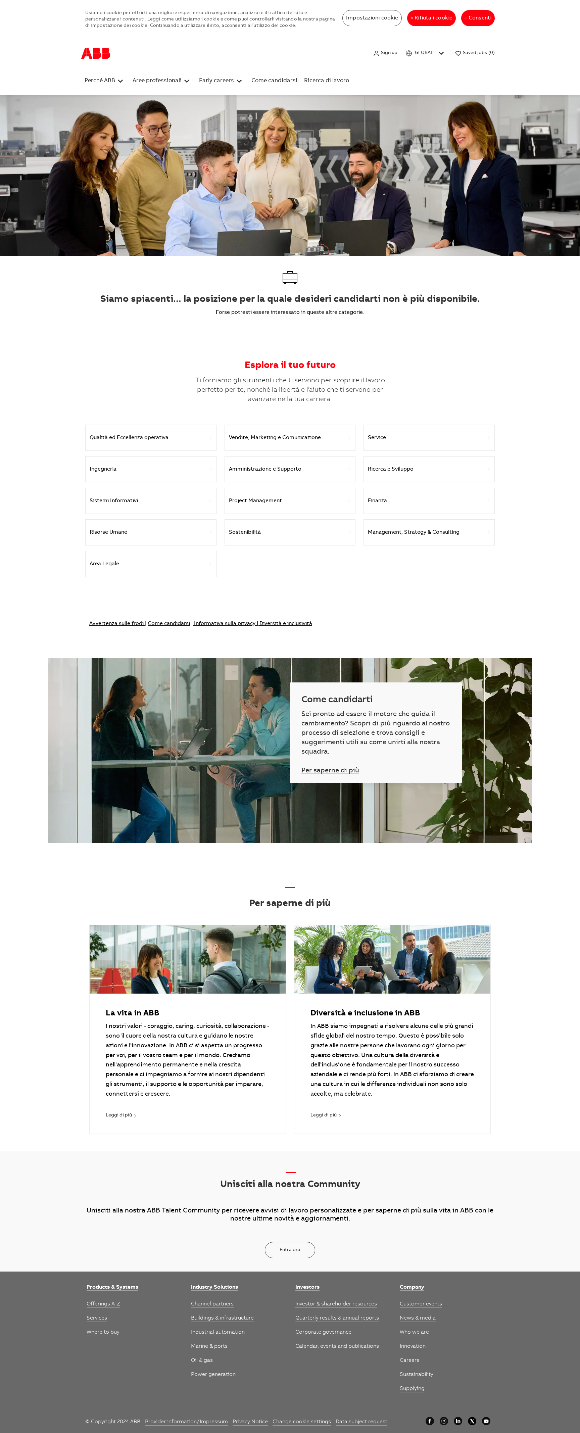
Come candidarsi (290, 53)
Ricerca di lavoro (334, 53)
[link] (121, 1115)
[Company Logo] (95, 53)
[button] (385, 53)
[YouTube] (486, 1421)
